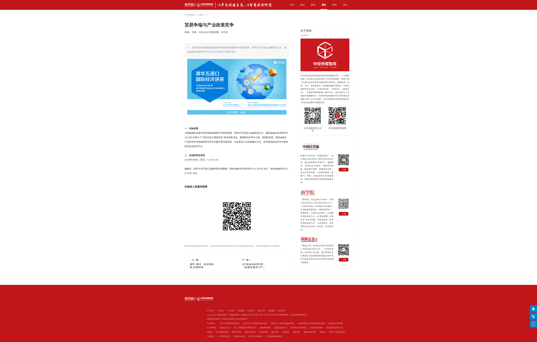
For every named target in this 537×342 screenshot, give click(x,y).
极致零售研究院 (310, 332)
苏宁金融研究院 (222, 332)
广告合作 (220, 311)
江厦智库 (210, 336)
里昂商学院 (263, 332)
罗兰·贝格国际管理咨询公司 (245, 328)
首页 (292, 5)
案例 (313, 5)
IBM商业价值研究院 (298, 328)
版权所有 (261, 311)
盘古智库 (275, 332)
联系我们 (251, 311)
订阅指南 (241, 311)
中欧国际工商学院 (335, 323)
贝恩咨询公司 (225, 328)
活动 (345, 5)
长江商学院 (211, 328)
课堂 (324, 5)
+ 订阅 (343, 170)
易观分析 (296, 332)
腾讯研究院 (236, 332)
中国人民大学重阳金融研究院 (255, 323)
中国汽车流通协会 (255, 336)
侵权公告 (281, 311)
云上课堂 (200, 15)
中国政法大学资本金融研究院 (282, 323)
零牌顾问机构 (239, 336)
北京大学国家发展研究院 (230, 323)
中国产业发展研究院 (337, 332)
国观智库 (285, 332)
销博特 (322, 332)
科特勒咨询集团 (316, 328)
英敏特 (209, 332)
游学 (334, 5)
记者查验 (271, 311)
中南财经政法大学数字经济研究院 (311, 323)
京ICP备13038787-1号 (260, 315)
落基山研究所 (250, 332)
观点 (302, 5)
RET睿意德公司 (224, 336)
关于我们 (210, 311)
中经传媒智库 (190, 15)
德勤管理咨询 (265, 328)
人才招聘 (231, 311)
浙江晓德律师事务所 (274, 336)
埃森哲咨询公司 (280, 328)
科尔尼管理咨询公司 (334, 328)
